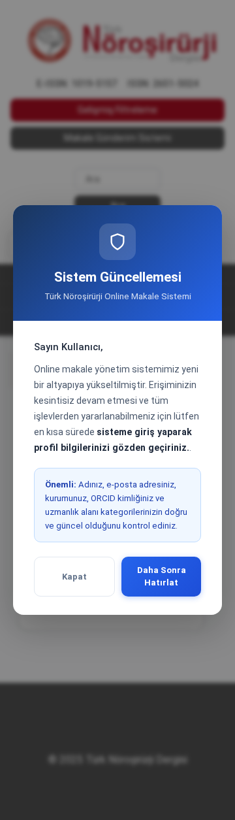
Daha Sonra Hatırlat (161, 576)
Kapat (74, 577)
